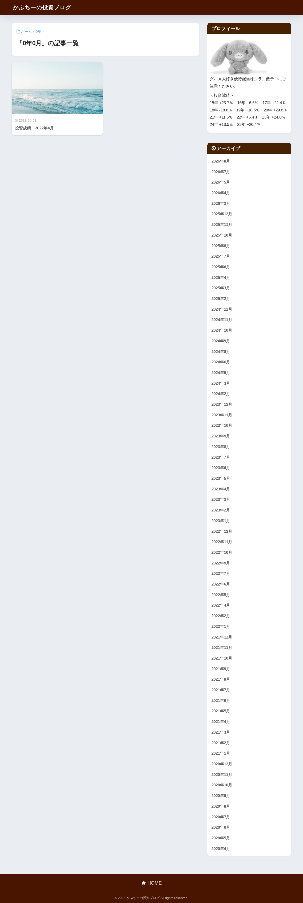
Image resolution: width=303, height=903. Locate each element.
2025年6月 (220, 267)
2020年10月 (221, 785)
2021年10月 (221, 658)
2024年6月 (220, 362)
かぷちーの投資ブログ (42, 7)
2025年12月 (221, 214)
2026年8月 (220, 161)
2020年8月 (220, 806)
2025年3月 (220, 288)
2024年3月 (220, 383)
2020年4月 (220, 848)
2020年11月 (221, 774)
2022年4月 (220, 605)
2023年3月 (220, 499)
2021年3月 (220, 732)
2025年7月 (220, 256)
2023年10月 (221, 425)
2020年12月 (221, 764)
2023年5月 (220, 478)
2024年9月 (220, 341)
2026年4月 (220, 193)
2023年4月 (220, 489)
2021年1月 (220, 753)
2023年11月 (221, 415)
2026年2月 (220, 203)
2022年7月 (220, 573)
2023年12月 (221, 404)
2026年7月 (220, 172)
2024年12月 (221, 309)
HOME (154, 882)
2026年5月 (220, 182)
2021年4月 (220, 721)
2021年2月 (220, 743)
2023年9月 (220, 436)
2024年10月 (221, 330)
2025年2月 (220, 298)
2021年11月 (221, 647)
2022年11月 (221, 542)
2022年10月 (221, 552)
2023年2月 (220, 510)
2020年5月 (220, 838)
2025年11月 (221, 224)
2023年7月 (220, 457)
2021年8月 (220, 679)
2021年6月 (220, 700)
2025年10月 (221, 235)
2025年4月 (220, 277)
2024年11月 (221, 319)
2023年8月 (220, 447)
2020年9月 (220, 795)
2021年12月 (221, 637)
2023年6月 (220, 468)
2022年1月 (220, 626)
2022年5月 (220, 595)
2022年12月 (221, 531)
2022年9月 (220, 563)
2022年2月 (220, 616)
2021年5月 (220, 711)
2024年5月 (220, 372)
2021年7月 (220, 690)
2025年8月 (220, 246)
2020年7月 (220, 817)
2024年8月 (220, 351)
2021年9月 (220, 669)
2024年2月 (220, 394)
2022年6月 (220, 584)
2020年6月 (220, 827)
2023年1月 (220, 521)
